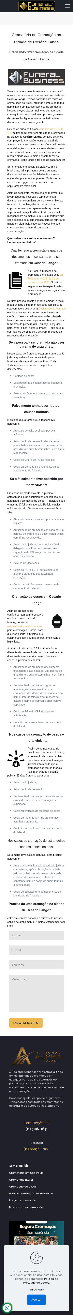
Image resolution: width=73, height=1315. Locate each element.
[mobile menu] (67, 6)
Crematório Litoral (21, 1180)
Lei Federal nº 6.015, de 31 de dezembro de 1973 (45, 278)
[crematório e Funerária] (36, 6)
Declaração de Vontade (52, 308)
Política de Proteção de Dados (40, 1281)
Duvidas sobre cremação (26, 1207)
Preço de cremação (22, 1200)
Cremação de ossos (22, 1187)
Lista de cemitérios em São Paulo (31, 1193)
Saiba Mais (36, 1289)
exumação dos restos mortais (24, 626)
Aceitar (36, 1300)
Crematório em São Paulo (26, 1173)
